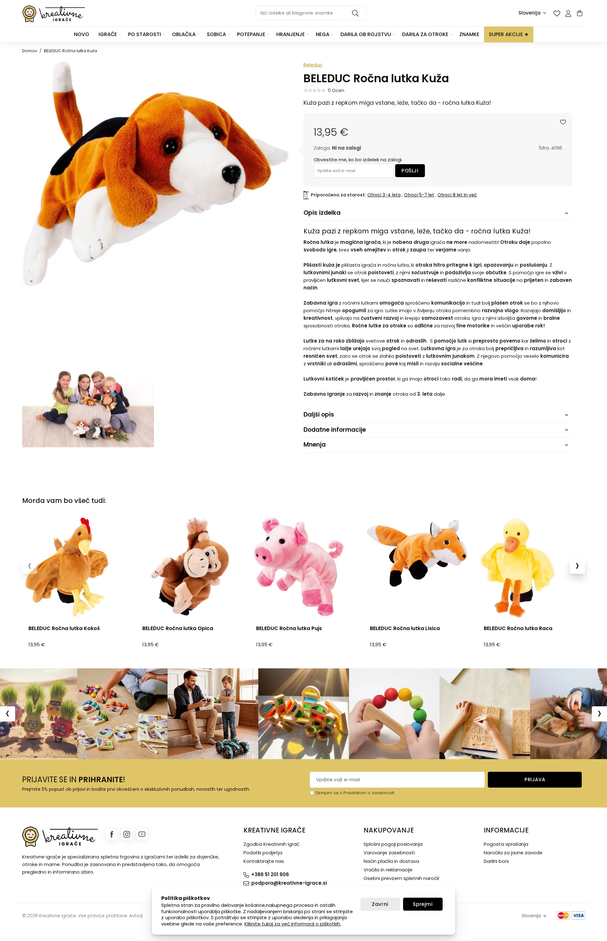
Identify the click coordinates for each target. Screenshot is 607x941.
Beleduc (313, 64)
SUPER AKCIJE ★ (509, 34)
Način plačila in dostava (391, 861)
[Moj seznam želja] (556, 13)
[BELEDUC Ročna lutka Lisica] (417, 568)
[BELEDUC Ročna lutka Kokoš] (75, 568)
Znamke (469, 34)
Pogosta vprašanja (506, 844)
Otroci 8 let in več (457, 195)
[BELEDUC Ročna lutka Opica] (189, 568)
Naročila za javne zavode (513, 852)
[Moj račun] (568, 13)
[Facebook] (112, 834)
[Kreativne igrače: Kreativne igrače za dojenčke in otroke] (53, 13)
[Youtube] (142, 834)
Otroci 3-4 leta (384, 195)
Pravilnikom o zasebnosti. (369, 793)
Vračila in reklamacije (388, 869)
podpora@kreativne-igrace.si (289, 883)
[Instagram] (127, 834)
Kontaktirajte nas (263, 861)
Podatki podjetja (262, 852)
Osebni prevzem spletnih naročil (401, 878)
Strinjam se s (329, 793)
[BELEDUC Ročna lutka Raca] (531, 568)
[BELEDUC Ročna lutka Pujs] (303, 568)
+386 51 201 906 (270, 874)
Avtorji (136, 916)
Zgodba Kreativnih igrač (271, 844)
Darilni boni (496, 861)
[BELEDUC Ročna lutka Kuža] (88, 402)
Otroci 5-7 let (419, 195)
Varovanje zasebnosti (389, 852)
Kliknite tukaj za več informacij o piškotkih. (292, 923)
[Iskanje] (356, 13)
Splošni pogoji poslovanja (393, 844)
